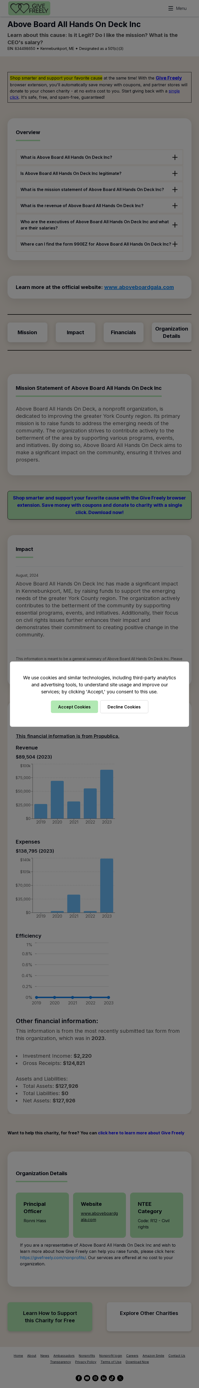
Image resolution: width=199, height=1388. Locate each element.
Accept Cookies (74, 706)
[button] (99, 694)
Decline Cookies (124, 706)
